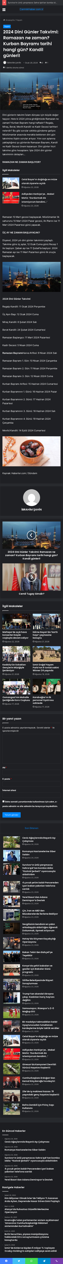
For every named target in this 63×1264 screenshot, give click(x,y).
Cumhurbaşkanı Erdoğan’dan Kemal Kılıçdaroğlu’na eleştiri (38, 1079)
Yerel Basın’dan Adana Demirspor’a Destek (34, 899)
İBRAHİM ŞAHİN (14, 63)
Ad (4, 767)
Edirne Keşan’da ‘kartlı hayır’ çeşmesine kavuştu (45, 635)
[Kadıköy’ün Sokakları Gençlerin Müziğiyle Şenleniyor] (16, 654)
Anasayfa (9, 20)
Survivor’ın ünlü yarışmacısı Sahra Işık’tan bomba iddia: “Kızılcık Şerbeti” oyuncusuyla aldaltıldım (39, 869)
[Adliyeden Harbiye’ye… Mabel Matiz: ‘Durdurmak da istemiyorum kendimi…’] (10, 197)
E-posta (7, 779)
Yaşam (19, 20)
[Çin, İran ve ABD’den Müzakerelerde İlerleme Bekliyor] (11, 915)
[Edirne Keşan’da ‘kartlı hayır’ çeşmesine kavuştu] (47, 621)
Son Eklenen (31, 828)
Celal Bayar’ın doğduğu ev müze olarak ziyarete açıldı (40, 1038)
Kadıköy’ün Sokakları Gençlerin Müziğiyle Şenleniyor (14, 667)
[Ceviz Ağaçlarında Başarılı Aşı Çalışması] (11, 842)
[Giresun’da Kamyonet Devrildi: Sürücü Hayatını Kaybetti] (11, 1068)
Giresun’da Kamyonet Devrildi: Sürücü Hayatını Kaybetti (39, 1066)
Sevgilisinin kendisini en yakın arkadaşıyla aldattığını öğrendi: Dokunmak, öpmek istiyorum (40, 927)
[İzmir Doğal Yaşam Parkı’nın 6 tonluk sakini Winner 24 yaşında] (47, 654)
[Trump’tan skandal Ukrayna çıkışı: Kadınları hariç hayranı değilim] (11, 998)
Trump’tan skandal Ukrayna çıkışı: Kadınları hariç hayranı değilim (38, 997)
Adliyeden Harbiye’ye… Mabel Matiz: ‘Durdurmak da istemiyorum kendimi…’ (38, 197)
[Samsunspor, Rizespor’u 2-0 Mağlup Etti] (11, 1012)
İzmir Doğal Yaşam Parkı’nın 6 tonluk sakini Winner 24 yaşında (46, 667)
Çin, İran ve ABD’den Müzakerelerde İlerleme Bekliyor (40, 912)
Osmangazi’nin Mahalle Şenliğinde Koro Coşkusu (16, 699)
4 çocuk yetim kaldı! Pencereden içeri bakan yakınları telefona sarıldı (40, 885)
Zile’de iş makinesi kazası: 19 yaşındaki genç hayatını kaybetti (40, 1093)
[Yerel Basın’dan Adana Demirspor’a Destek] (11, 901)
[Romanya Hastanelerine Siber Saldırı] (11, 855)
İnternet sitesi (9, 790)
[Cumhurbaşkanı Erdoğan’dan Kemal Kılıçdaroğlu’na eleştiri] (11, 1082)
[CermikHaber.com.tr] (31, 9)
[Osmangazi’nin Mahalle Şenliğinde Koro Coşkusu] (16, 686)
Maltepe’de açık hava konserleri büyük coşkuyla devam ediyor (15, 635)
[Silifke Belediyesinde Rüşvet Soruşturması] (11, 984)
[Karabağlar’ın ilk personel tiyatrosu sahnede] (47, 686)
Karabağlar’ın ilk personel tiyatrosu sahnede (43, 700)
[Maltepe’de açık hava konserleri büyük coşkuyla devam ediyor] (16, 621)
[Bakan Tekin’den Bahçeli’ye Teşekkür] (11, 956)
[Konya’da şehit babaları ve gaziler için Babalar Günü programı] (11, 970)
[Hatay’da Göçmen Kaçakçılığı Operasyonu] (11, 943)
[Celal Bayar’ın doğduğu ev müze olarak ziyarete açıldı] (10, 183)
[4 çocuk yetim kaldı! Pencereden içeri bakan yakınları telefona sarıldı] (11, 886)
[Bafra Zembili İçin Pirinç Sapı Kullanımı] (11, 1109)
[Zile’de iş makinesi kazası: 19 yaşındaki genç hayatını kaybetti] (11, 1095)
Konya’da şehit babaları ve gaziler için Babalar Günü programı (37, 969)
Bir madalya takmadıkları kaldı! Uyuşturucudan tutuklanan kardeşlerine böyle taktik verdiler (40, 1025)
